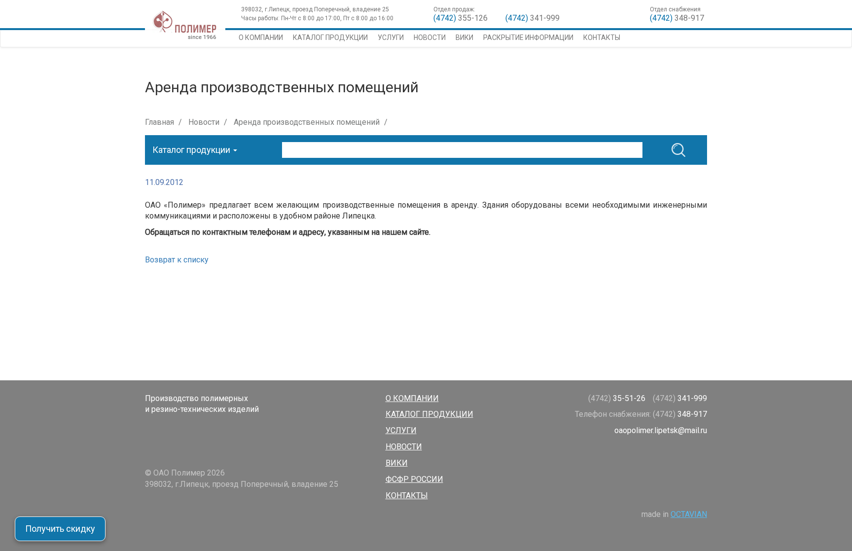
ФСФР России (414, 479)
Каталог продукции (330, 37)
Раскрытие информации (528, 37)
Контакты (601, 37)
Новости (430, 37)
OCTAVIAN (689, 514)
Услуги (391, 37)
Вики (464, 37)
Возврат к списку (177, 259)
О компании (261, 37)
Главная (159, 122)
